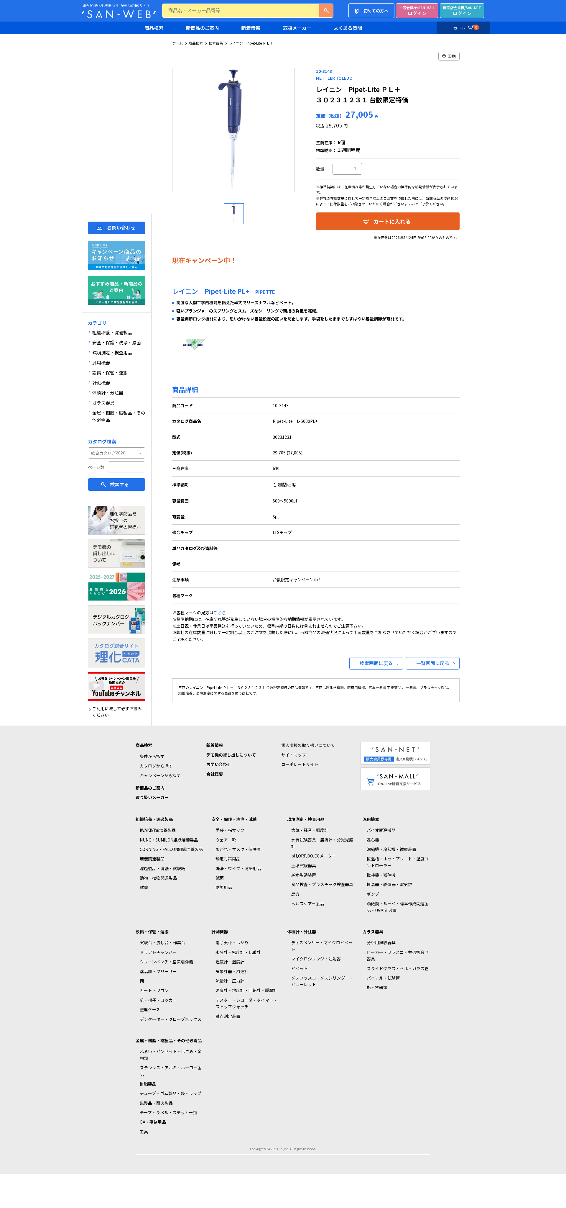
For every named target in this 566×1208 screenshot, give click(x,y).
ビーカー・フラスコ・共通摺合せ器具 (398, 955)
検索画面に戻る (376, 663)
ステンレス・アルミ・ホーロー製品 (171, 1071)
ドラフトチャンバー (158, 952)
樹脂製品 (148, 1084)
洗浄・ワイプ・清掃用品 (238, 868)
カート (465, 27)
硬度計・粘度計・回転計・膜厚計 (246, 990)
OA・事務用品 (153, 1122)
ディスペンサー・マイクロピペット (322, 945)
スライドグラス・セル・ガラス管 (398, 968)
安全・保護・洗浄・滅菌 (234, 819)
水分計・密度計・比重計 (238, 952)
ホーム (177, 42)
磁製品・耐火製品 (156, 1103)
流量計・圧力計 (229, 981)
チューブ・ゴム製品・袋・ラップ (170, 1093)
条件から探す (152, 756)
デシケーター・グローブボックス (170, 1019)
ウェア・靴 (225, 840)
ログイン (417, 11)
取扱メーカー (297, 27)
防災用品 (223, 887)
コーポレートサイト (299, 764)
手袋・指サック (229, 830)
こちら (219, 613)
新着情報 (250, 27)
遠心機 (373, 840)
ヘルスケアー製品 (307, 903)
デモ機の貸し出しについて (231, 755)
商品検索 (153, 27)
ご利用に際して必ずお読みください (117, 712)
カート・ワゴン (154, 990)
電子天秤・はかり (232, 942)
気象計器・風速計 (232, 971)
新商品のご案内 (202, 27)
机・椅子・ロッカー (158, 1000)
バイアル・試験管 (383, 978)
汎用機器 (371, 819)
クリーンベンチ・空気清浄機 (166, 962)
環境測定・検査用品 (305, 819)
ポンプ (373, 894)
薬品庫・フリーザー (158, 971)
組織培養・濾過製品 (154, 819)
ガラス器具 (373, 931)
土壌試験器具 (303, 865)
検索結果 (216, 42)
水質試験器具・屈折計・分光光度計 (322, 843)
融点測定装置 (227, 1016)
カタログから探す (156, 766)
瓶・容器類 (377, 987)
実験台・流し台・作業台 (162, 942)
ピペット (299, 968)
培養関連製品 (152, 859)
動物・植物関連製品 (158, 878)
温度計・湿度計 (229, 962)
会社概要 (214, 774)
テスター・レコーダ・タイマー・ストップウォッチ (246, 1003)
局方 (295, 894)
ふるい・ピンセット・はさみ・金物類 (171, 1054)
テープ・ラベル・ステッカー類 (168, 1112)
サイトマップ (293, 755)
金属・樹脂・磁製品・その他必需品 (169, 1040)
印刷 (451, 56)
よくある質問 (348, 27)
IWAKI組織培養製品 (158, 830)
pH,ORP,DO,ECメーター (313, 856)
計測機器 (219, 931)
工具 (144, 1132)
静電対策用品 (227, 859)
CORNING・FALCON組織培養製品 (171, 849)
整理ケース (150, 1009)
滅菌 (219, 878)
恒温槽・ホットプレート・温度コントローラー (398, 862)
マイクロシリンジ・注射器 (316, 959)
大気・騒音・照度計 (309, 830)
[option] (234, 132)
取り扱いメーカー (152, 797)
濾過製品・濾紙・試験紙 (162, 868)
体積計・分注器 (301, 931)
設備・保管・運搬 (152, 931)
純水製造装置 (303, 875)
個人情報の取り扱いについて (308, 745)
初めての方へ (375, 11)
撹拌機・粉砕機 (381, 875)
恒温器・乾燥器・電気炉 (389, 884)
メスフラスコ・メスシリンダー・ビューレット (322, 981)
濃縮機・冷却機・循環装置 (391, 849)
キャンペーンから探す (160, 775)
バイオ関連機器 (381, 830)
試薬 (144, 887)
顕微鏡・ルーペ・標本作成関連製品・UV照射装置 (398, 907)
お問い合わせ (121, 227)
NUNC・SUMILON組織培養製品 (169, 840)
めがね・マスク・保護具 (238, 849)
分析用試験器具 (381, 942)
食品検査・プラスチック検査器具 (322, 884)
